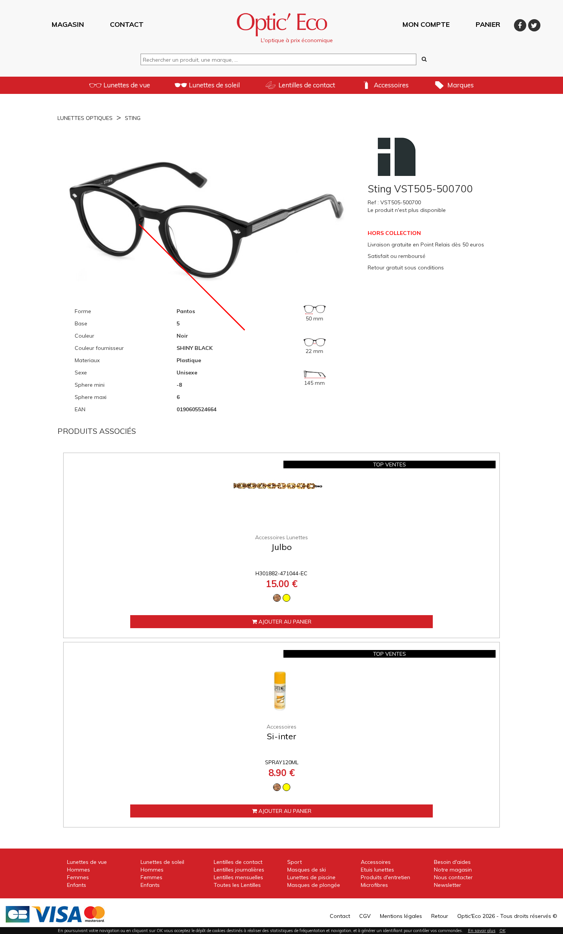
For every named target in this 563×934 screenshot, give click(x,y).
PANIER (488, 24)
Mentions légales (401, 916)
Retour (439, 916)
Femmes (78, 877)
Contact (340, 916)
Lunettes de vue (126, 85)
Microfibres (374, 884)
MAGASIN (68, 24)
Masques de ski (306, 869)
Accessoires (391, 85)
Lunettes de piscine (311, 877)
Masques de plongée (313, 884)
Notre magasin (453, 869)
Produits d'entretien (385, 877)
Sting (133, 118)
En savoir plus (482, 930)
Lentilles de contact (306, 85)
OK (502, 930)
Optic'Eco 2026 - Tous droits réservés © (507, 916)
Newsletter (447, 884)
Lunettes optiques (85, 118)
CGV (365, 916)
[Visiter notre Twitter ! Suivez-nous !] (534, 24)
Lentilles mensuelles (238, 877)
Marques (460, 85)
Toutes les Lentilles (237, 884)
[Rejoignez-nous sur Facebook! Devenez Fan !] (521, 24)
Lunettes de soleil (214, 85)
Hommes (78, 869)
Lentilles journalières (239, 869)
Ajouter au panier (284, 621)
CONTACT (127, 24)
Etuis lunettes (377, 869)
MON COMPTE (426, 24)
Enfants (76, 884)
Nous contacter (453, 877)
